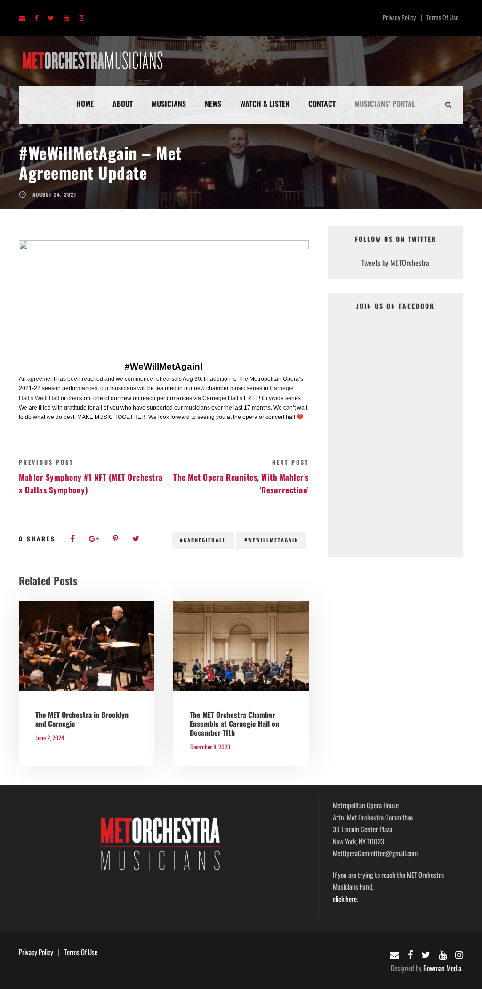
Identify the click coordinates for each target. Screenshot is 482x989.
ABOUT (122, 103)
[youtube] (66, 18)
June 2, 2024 (50, 737)
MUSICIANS (169, 103)
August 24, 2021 (54, 194)
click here (345, 898)
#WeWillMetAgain (271, 540)
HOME (85, 103)
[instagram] (81, 18)
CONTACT (322, 103)
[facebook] (37, 18)
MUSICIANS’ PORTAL (384, 103)
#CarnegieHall (203, 540)
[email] (22, 18)
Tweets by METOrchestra (395, 262)
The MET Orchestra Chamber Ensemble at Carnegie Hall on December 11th (234, 723)
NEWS (213, 103)
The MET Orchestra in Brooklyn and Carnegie (82, 719)
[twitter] (51, 18)
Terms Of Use (442, 17)
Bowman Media (442, 968)
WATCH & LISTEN (264, 103)
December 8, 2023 (210, 746)
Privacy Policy (399, 17)
